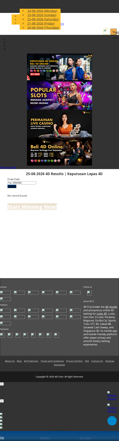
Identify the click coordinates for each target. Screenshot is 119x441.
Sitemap (109, 361)
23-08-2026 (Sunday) (41, 15)
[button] (5, 167)
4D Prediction (31, 361)
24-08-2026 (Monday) (42, 11)
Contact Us (97, 361)
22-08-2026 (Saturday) (43, 19)
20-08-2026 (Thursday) (43, 28)
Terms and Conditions (52, 361)
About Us (10, 361)
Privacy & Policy (74, 361)
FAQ (87, 361)
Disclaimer (59, 364)
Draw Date (13, 179)
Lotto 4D (102, 313)
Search (12, 186)
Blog (19, 361)
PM (2, 438)
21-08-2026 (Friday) (40, 23)
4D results (111, 307)
